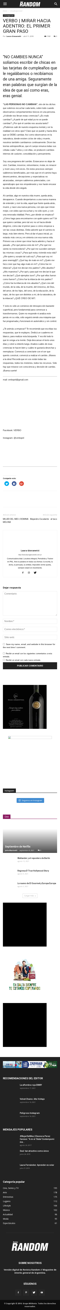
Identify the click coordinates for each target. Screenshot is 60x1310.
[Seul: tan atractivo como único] (10, 1154)
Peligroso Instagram (30, 1113)
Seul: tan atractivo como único (34, 1151)
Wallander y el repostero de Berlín (33, 858)
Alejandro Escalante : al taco (43, 519)
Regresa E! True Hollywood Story (33, 871)
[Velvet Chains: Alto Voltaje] (10, 1103)
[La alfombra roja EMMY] (10, 1088)
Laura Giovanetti (13, 36)
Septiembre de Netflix (17, 846)
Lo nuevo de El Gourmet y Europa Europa (36, 883)
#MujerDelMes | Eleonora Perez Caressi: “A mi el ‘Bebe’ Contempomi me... (37, 1139)
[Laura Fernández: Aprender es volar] (10, 1169)
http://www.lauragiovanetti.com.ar (30, 555)
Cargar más (29, 895)
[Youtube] (42, 1293)
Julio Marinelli (11, 850)
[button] (56, 4)
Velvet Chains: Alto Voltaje (32, 1099)
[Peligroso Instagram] (10, 1117)
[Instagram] (30, 573)
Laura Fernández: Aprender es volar (37, 1165)
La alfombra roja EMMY (31, 1085)
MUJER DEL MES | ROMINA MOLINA (15, 520)
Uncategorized (16, 11)
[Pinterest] (26, 1293)
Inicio (5, 11)
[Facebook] (24, 573)
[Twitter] (36, 573)
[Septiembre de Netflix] (30, 838)
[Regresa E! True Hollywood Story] (9, 873)
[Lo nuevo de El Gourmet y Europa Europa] (9, 886)
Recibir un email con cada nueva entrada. (23, 660)
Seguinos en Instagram (32, 800)
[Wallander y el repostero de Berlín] (9, 861)
